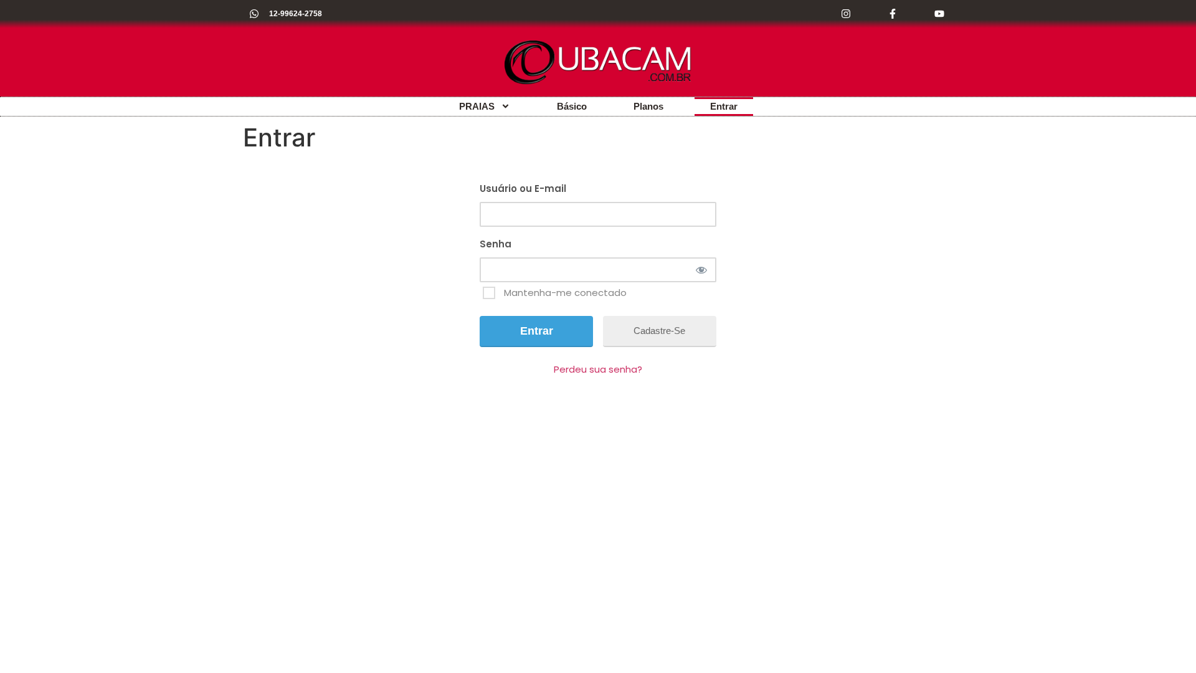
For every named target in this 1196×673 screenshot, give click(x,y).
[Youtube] (939, 14)
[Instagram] (846, 14)
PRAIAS (477, 106)
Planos (648, 106)
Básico (572, 106)
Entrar (724, 106)
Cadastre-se (659, 330)
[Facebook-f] (892, 14)
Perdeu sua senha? (598, 369)
